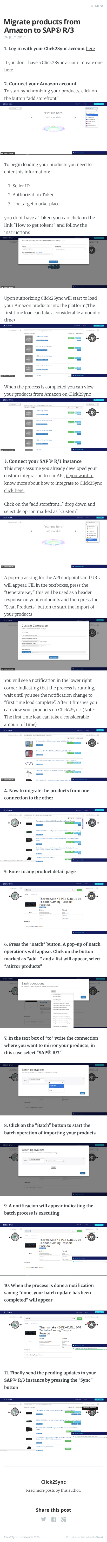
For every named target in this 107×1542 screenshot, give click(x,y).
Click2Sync (53, 1482)
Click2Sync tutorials (17, 1537)
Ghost (99, 1537)
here (90, 48)
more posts (45, 1490)
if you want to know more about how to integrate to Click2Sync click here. (53, 483)
